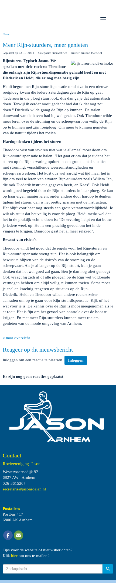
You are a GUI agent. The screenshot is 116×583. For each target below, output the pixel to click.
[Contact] (18, 535)
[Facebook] (8, 535)
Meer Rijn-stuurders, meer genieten (45, 44)
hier (14, 555)
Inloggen (75, 360)
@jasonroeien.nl (24, 489)
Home (6, 34)
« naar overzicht (16, 338)
